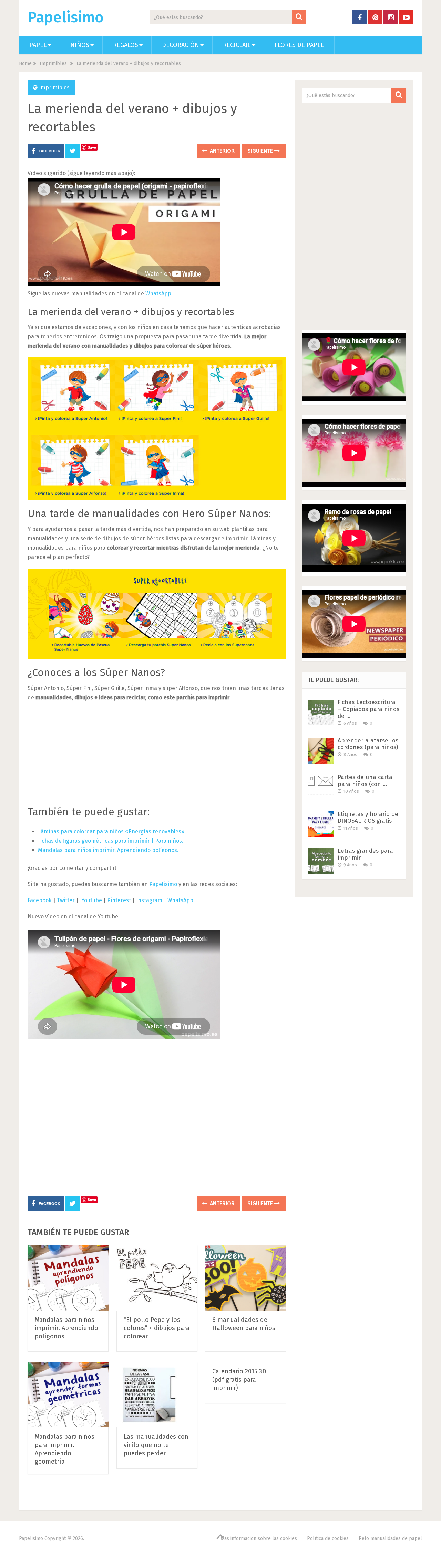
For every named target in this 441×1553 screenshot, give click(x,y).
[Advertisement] (157, 757)
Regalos (125, 45)
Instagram (149, 900)
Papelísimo (163, 884)
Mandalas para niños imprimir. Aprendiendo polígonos (66, 1328)
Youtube (91, 900)
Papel (38, 45)
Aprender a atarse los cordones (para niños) (368, 744)
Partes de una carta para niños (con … (365, 781)
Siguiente (260, 151)
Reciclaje (237, 45)
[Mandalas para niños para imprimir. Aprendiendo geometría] (68, 1394)
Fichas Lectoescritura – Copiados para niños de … (368, 709)
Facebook (40, 900)
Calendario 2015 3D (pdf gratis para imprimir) (239, 1380)
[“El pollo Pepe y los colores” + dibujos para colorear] (156, 1278)
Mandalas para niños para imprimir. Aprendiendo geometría (64, 1449)
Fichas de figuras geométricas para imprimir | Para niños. (110, 841)
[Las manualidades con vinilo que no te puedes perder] (149, 1394)
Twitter (66, 900)
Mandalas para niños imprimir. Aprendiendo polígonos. (108, 850)
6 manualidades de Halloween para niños (243, 1324)
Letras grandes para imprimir (365, 854)
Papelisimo (66, 17)
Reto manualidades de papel (390, 1538)
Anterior (221, 151)
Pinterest (119, 900)
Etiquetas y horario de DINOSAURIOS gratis (368, 817)
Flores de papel (299, 45)
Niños (79, 45)
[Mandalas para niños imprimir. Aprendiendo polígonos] (68, 1278)
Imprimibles (53, 63)
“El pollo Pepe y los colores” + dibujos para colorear (156, 1328)
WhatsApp (158, 293)
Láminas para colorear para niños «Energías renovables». (112, 831)
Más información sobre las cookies (258, 1538)
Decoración (180, 45)
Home (25, 63)
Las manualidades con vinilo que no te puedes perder (156, 1445)
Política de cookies (328, 1538)
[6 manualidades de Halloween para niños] (245, 1278)
